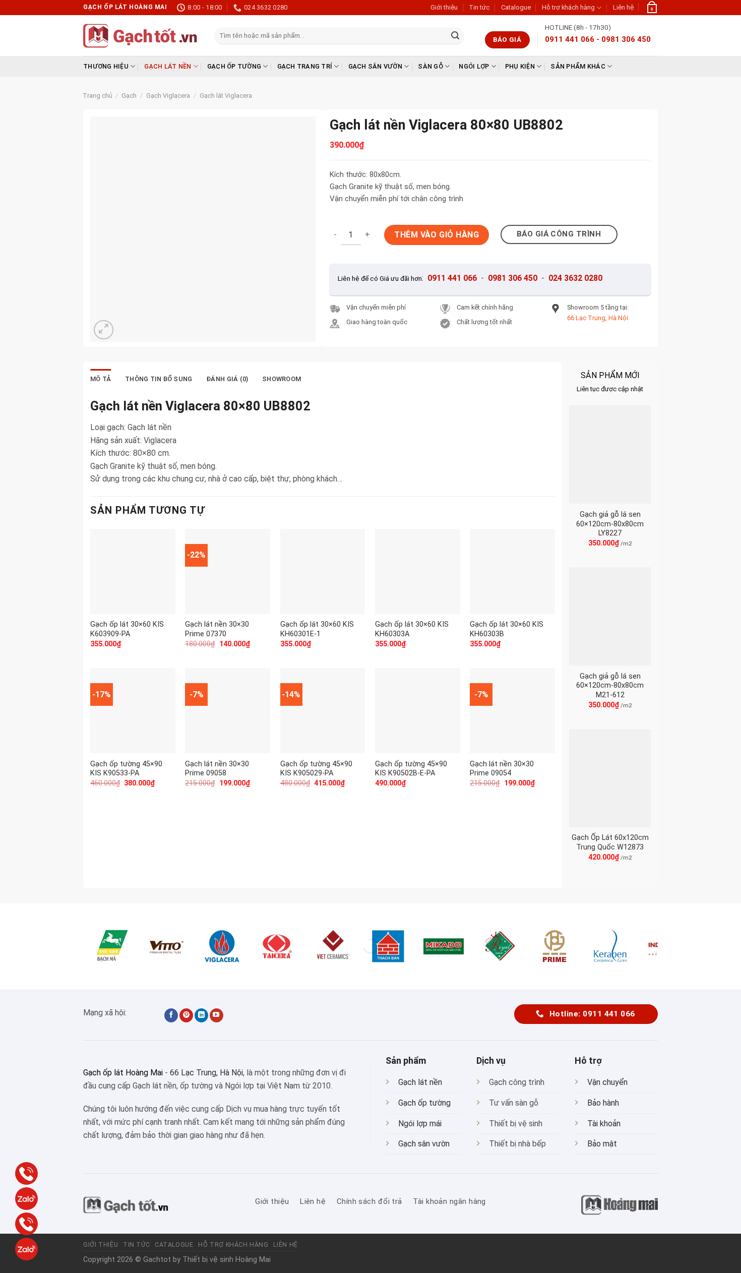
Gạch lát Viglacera (226, 95)
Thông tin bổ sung (158, 379)
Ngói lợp (474, 66)
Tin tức (479, 7)
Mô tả (100, 379)
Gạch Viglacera (168, 95)
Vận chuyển (607, 1082)
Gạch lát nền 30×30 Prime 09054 (502, 769)
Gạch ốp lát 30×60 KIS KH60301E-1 (317, 629)
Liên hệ (623, 7)
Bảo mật (602, 1143)
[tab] (100, 379)
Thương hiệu (106, 66)
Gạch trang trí (305, 66)
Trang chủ (97, 95)
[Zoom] (103, 330)
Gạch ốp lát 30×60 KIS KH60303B (506, 629)
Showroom (281, 379)
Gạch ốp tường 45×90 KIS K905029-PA (316, 769)
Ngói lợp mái (420, 1123)
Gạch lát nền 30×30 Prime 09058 (217, 769)
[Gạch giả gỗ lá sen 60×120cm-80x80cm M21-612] (610, 616)
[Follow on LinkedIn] (201, 1015)
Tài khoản (604, 1123)
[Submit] (455, 35)
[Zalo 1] (26, 1198)
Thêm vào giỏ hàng (436, 234)
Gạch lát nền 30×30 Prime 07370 (217, 629)
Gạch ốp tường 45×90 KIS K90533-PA (126, 769)
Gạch (129, 95)
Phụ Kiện (520, 66)
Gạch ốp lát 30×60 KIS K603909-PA (127, 629)
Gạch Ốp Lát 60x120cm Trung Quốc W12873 (610, 842)
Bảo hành (603, 1103)
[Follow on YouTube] (216, 1015)
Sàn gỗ (430, 66)
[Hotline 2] (26, 1224)
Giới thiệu (444, 7)
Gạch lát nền (167, 66)
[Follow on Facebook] (171, 1015)
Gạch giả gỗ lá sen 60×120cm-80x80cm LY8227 (610, 523)
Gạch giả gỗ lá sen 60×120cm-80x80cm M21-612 (610, 685)
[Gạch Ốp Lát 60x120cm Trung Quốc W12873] (610, 778)
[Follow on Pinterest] (186, 1015)
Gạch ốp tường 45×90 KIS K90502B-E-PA (411, 769)
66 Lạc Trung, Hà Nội (206, 1072)
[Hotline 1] (26, 1173)
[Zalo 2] (26, 1249)
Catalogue (516, 7)
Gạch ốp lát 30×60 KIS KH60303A (412, 629)
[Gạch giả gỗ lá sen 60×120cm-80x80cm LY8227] (610, 454)
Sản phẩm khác (577, 66)
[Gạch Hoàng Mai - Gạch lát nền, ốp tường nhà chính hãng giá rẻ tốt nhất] (141, 36)
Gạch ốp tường (234, 66)
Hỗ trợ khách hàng (568, 7)
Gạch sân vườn (375, 66)
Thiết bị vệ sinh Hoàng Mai (226, 1259)
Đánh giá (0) (227, 379)
